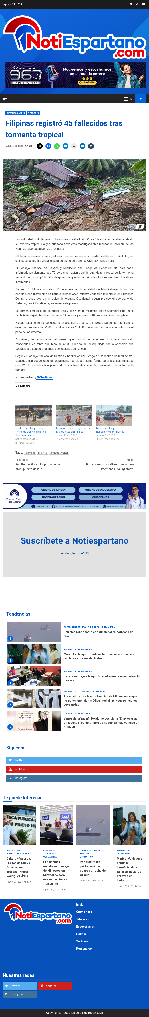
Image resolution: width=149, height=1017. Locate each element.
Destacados (13, 850)
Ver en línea (140, 98)
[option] (74, 633)
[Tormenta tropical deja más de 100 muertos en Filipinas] (74, 415)
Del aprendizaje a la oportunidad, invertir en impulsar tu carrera (34, 676)
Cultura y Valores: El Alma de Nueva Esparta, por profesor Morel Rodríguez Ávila (19, 825)
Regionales (70, 649)
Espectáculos (85, 926)
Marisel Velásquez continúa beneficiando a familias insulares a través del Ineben (34, 654)
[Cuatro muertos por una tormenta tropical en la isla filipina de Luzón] (33, 415)
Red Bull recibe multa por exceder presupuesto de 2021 (37, 464)
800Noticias (44, 377)
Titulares (33, 113)
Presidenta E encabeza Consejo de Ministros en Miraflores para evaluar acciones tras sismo (56, 825)
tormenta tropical (59, 452)
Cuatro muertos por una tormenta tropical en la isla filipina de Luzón (30, 432)
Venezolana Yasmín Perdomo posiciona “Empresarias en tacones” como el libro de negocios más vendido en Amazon (34, 721)
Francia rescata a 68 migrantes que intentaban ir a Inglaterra (110, 464)
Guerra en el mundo (75, 627)
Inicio (80, 904)
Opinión (10, 854)
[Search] (131, 98)
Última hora (108, 627)
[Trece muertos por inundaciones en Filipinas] (114, 415)
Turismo (82, 941)
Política (81, 934)
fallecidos (30, 452)
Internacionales (16, 113)
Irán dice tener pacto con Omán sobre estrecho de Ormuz (34, 632)
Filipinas (42, 452)
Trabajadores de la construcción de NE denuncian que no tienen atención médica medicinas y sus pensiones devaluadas (34, 698)
